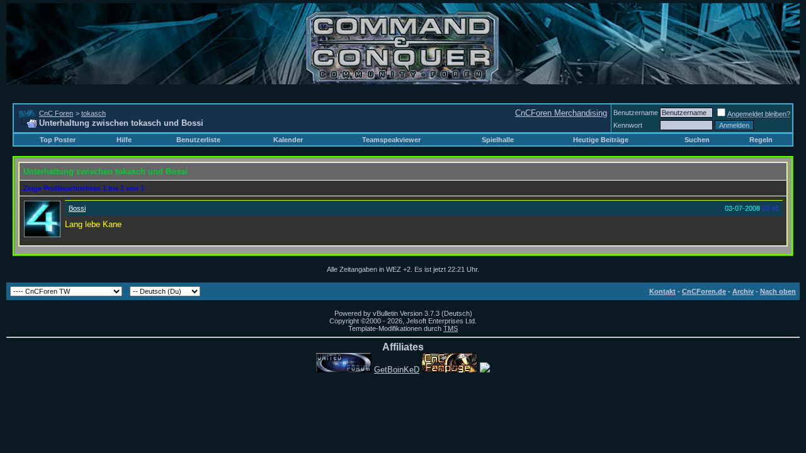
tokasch (93, 113)
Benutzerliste (198, 139)
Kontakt (662, 291)
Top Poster (58, 139)
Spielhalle (498, 139)
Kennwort (627, 125)
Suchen (697, 139)
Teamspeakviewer (391, 139)
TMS (450, 328)
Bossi (77, 208)
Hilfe (124, 139)
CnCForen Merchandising (561, 113)
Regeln (761, 139)
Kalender (288, 139)
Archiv (743, 291)
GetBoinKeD (396, 369)
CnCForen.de (704, 291)
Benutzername (635, 112)
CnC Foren (56, 113)
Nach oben (778, 291)
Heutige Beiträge (600, 139)
